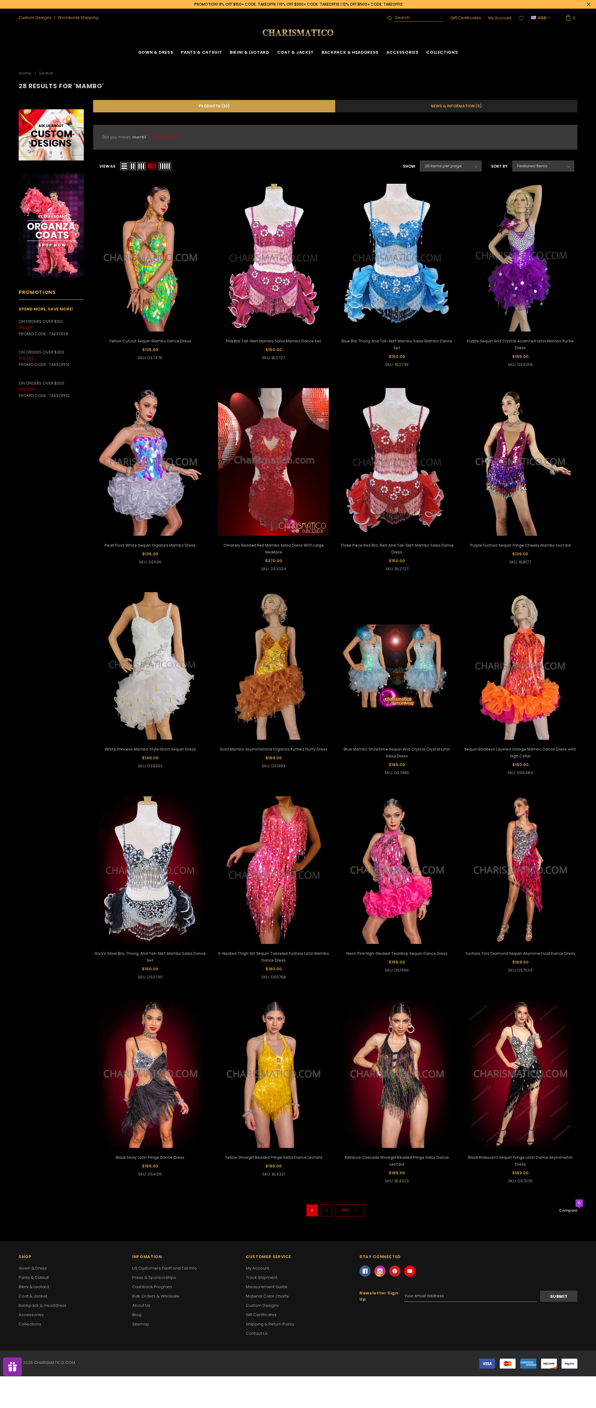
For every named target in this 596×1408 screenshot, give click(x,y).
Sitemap (140, 1324)
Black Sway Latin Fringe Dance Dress (150, 1157)
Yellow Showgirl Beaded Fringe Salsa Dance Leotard (273, 1157)
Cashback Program (152, 1287)
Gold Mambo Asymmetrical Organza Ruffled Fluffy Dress (273, 749)
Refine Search (167, 137)
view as (107, 166)
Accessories (402, 52)
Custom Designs (262, 1305)
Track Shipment (261, 1277)
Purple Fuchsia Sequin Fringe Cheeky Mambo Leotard (520, 545)
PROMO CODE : (34, 365)
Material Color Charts (267, 1296)
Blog (136, 1315)
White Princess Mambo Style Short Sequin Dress (150, 749)
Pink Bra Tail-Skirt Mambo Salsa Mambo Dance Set (273, 341)
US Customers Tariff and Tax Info (164, 1268)
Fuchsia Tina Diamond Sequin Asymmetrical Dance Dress (520, 953)
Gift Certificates (465, 18)
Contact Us (257, 1333)
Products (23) (214, 106)
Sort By (499, 166)
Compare (568, 1210)
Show (409, 166)
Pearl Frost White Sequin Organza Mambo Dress (150, 545)
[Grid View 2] (133, 166)
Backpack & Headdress (350, 52)
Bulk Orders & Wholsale (155, 1296)
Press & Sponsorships (154, 1277)
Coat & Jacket (295, 52)
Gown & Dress (156, 52)
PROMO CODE (34, 334)
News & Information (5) (456, 106)
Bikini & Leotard (249, 52)
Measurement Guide (266, 1287)
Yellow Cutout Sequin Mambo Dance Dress (150, 341)
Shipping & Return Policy (270, 1324)
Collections (442, 52)
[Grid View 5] (165, 166)
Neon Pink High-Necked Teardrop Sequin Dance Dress (397, 953)
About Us (141, 1305)
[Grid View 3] (141, 166)
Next (346, 1210)
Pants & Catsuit (201, 52)
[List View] (124, 166)
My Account (500, 18)
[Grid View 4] (152, 166)
